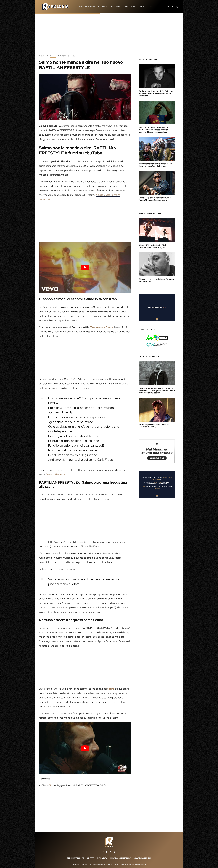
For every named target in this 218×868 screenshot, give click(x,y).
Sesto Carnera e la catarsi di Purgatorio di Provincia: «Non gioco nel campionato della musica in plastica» (157, 390)
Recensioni (116, 7)
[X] (107, 852)
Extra (143, 7)
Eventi (134, 7)
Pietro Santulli (43, 56)
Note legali (102, 858)
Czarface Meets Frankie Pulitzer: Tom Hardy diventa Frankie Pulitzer (155, 165)
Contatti (90, 858)
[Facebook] (164, 6)
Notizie (79, 7)
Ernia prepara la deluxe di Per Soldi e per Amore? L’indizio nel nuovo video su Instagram (156, 93)
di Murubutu (56, 474)
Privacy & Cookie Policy (120, 858)
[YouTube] (172, 6)
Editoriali (90, 7)
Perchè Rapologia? (75, 858)
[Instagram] (168, 6)
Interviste (102, 7)
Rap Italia (53, 56)
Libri (126, 7)
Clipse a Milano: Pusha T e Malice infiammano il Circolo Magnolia (153, 246)
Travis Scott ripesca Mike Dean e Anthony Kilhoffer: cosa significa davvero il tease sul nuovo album (153, 129)
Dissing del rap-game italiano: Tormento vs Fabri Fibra (156, 280)
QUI (50, 785)
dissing (110, 688)
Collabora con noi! (142, 858)
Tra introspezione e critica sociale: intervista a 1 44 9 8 (154, 425)
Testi (151, 7)
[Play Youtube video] (85, 267)
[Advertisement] (109, 36)
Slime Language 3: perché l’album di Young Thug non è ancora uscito (155, 199)
